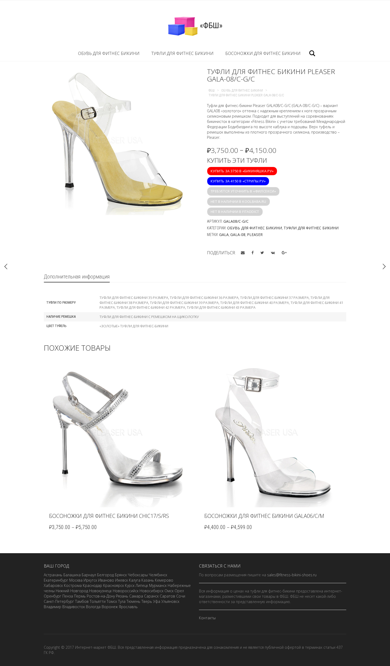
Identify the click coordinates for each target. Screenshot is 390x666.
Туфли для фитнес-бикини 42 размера (150, 307)
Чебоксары (138, 574)
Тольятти (98, 601)
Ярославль (128, 606)
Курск (130, 585)
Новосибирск (151, 590)
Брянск (121, 574)
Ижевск (121, 580)
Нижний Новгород (72, 590)
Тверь (146, 601)
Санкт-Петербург (59, 601)
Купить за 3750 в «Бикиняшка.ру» (242, 171)
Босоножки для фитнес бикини (263, 53)
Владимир (52, 606)
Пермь (80, 596)
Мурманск (158, 585)
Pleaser (255, 234)
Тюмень (133, 601)
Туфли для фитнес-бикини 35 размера (133, 297)
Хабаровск (53, 585)
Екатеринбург (56, 580)
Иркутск (90, 580)
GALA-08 (237, 234)
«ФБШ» (210, 25)
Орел (179, 590)
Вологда (93, 606)
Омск (169, 590)
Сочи (180, 596)
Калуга (134, 580)
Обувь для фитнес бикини (109, 53)
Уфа (156, 601)
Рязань (122, 596)
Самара (136, 596)
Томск (112, 601)
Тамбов (82, 601)
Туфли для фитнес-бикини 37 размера (274, 297)
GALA (224, 234)
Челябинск (158, 574)
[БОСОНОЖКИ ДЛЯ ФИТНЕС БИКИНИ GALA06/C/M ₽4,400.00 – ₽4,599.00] (384, 266)
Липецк (142, 585)
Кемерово (164, 580)
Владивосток (73, 606)
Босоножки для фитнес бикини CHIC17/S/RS (109, 515)
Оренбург (52, 596)
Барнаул (89, 574)
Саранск (151, 596)
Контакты (207, 617)
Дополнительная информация (77, 276)
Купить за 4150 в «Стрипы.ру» (238, 181)
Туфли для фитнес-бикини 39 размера (184, 302)
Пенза (67, 596)
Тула (121, 601)
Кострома (73, 585)
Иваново (106, 580)
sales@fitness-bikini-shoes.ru (292, 574)
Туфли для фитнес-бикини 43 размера (221, 307)
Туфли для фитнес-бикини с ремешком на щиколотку (149, 316)
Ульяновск (170, 601)
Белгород (105, 574)
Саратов (167, 596)
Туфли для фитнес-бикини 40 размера (254, 302)
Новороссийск (125, 590)
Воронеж (110, 606)
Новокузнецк (100, 590)
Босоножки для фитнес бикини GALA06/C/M (264, 515)
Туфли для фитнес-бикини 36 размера (204, 297)
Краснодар (92, 585)
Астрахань (53, 574)
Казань (147, 580)
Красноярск (113, 585)
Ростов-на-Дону (101, 596)
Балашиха (72, 574)
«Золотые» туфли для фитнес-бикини (133, 326)
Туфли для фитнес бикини (182, 53)
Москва (76, 580)
